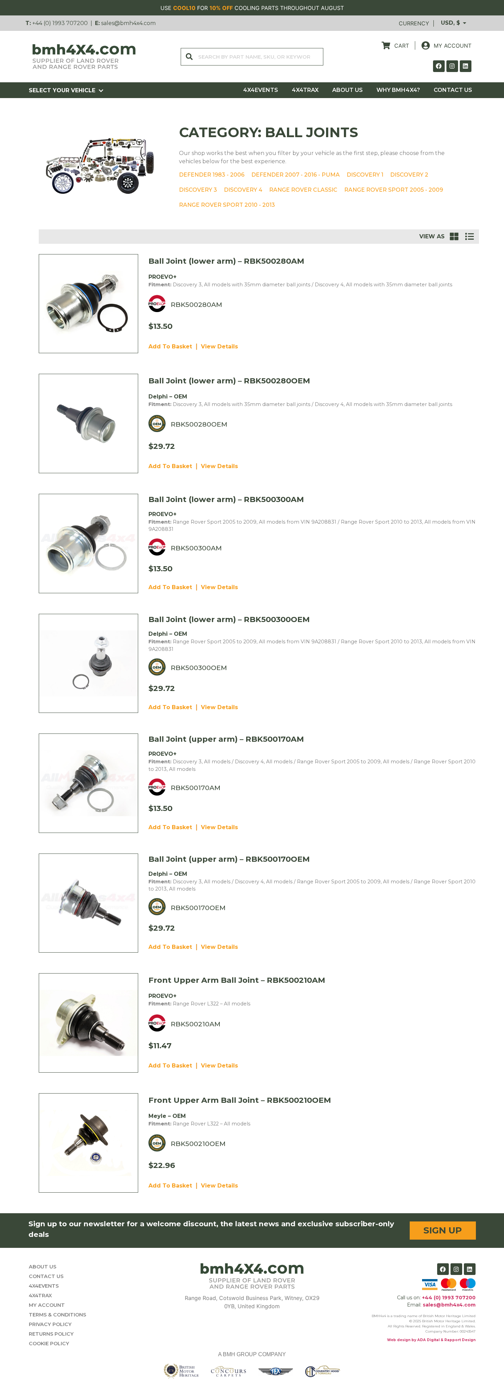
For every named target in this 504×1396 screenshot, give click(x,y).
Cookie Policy (49, 1343)
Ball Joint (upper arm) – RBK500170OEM (229, 859)
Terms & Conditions (57, 1315)
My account (47, 1305)
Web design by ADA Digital (413, 1340)
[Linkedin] (465, 66)
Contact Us (453, 90)
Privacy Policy (50, 1324)
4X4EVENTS (260, 90)
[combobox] (252, 56)
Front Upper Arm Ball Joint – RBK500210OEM (239, 1100)
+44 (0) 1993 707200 (60, 23)
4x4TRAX (305, 90)
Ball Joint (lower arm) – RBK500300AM (226, 499)
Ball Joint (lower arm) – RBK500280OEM (229, 380)
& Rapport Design (458, 1340)
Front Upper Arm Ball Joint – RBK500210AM (236, 980)
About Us (347, 90)
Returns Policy (51, 1334)
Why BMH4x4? (398, 90)
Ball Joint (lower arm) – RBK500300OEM (229, 619)
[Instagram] (452, 66)
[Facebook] (439, 66)
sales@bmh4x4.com (128, 23)
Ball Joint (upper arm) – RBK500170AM (226, 739)
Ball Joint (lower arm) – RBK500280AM (226, 261)
